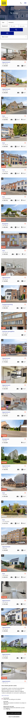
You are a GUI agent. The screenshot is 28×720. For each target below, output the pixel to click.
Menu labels (25, 3)
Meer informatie (5, 695)
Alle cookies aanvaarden (14, 713)
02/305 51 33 (20, 2)
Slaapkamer (5, 26)
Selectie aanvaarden (14, 716)
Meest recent (5, 36)
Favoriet (25, 62)
